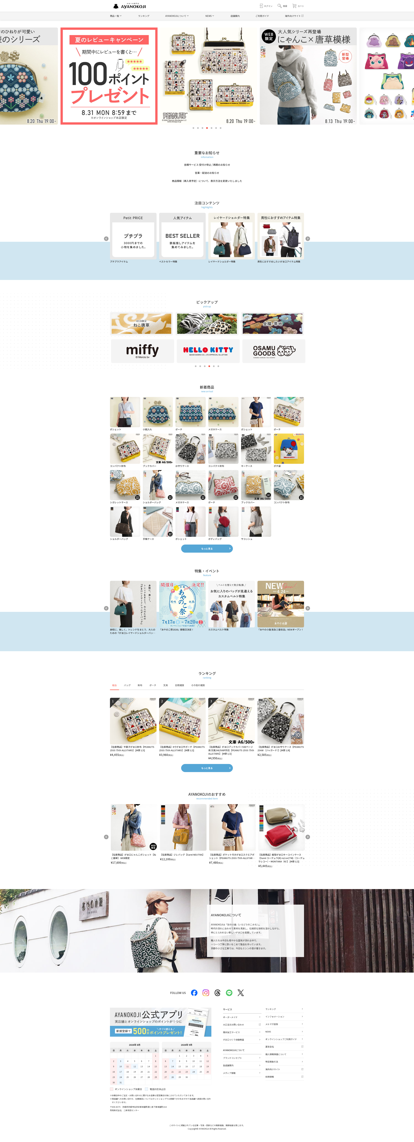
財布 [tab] (140, 685)
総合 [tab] (114, 685)
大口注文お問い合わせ (233, 1024)
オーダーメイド (230, 1017)
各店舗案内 (228, 1065)
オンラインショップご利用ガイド (281, 1039)
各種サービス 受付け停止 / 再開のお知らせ (207, 164)
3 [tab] (202, 128)
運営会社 (269, 1046)
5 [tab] (211, 128)
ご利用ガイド (262, 15)
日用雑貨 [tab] (179, 685)
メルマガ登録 (271, 1024)
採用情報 (269, 1076)
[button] (282, 6)
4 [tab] (207, 128)
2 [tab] (198, 128)
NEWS (268, 1031)
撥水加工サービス (231, 1032)
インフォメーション (274, 1016)
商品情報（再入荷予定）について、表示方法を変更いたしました (207, 181)
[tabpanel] (207, 729)
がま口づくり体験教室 (233, 1039)
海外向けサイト (293, 15)
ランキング (143, 15)
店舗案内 (235, 15)
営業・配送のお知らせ (207, 172)
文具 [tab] (165, 685)
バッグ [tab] (127, 685)
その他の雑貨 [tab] (198, 685)
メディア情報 (229, 1073)
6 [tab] (216, 128)
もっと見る (207, 548)
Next (307, 238)
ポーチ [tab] (152, 685)
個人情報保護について (275, 1054)
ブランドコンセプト (232, 1057)
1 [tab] (193, 128)
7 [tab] (220, 128)
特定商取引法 (271, 1061)
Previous (106, 238)
